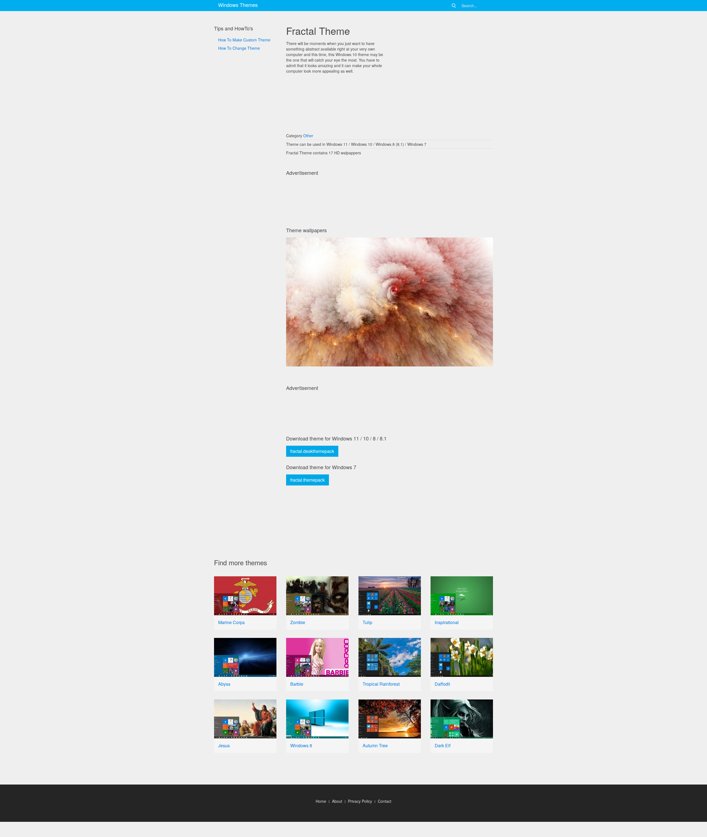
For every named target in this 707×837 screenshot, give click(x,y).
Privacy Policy (360, 801)
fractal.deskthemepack (312, 451)
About (337, 801)
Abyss (224, 684)
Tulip (367, 622)
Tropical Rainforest (381, 684)
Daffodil (442, 684)
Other (308, 135)
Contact (384, 801)
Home (321, 801)
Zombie (297, 622)
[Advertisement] (245, 238)
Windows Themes (238, 4)
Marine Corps (231, 622)
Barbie (296, 684)
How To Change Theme (239, 48)
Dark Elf (442, 745)
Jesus (224, 745)
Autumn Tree (375, 745)
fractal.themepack (307, 480)
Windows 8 (301, 745)
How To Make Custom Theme (244, 40)
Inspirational (447, 622)
